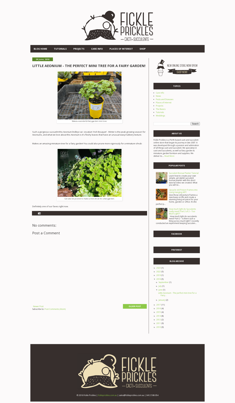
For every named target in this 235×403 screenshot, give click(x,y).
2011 (158, 323)
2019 (158, 275)
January (162, 300)
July (160, 286)
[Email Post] (39, 213)
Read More (169, 156)
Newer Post (38, 306)
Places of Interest (121, 48)
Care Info (97, 48)
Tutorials (60, 48)
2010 (158, 327)
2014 (158, 316)
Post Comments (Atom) (55, 309)
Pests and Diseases (164, 99)
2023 (158, 268)
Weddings (160, 115)
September (164, 282)
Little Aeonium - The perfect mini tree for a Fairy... (177, 294)
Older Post (135, 306)
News (158, 96)
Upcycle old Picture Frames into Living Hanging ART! (183, 190)
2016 (158, 308)
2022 (158, 271)
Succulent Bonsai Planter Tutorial (184, 173)
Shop (143, 48)
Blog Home (40, 48)
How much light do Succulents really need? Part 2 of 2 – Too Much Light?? (182, 211)
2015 (158, 312)
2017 (158, 304)
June (161, 289)
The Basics (160, 109)
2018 (158, 279)
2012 (158, 319)
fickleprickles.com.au (107, 395)
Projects (78, 48)
